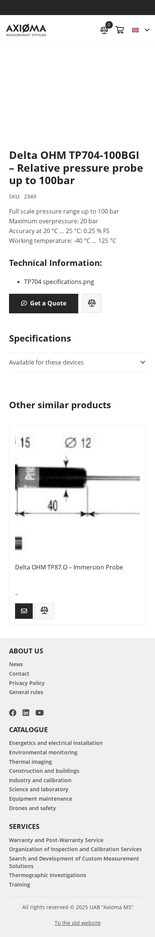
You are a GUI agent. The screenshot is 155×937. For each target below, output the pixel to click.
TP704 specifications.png (59, 282)
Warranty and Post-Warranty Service (56, 840)
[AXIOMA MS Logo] (26, 30)
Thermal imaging (30, 761)
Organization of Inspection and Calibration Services (75, 849)
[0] (104, 29)
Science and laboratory (38, 789)
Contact (19, 673)
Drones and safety (32, 808)
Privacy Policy (27, 683)
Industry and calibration (40, 780)
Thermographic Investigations (47, 875)
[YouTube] (39, 713)
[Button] (24, 611)
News (16, 664)
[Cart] (120, 30)
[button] (140, 30)
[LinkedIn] (26, 713)
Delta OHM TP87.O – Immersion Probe (69, 567)
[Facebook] (13, 713)
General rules (26, 692)
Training (19, 884)
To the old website (78, 922)
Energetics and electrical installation (56, 742)
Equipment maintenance (40, 798)
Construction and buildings (44, 770)
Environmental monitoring (43, 752)
